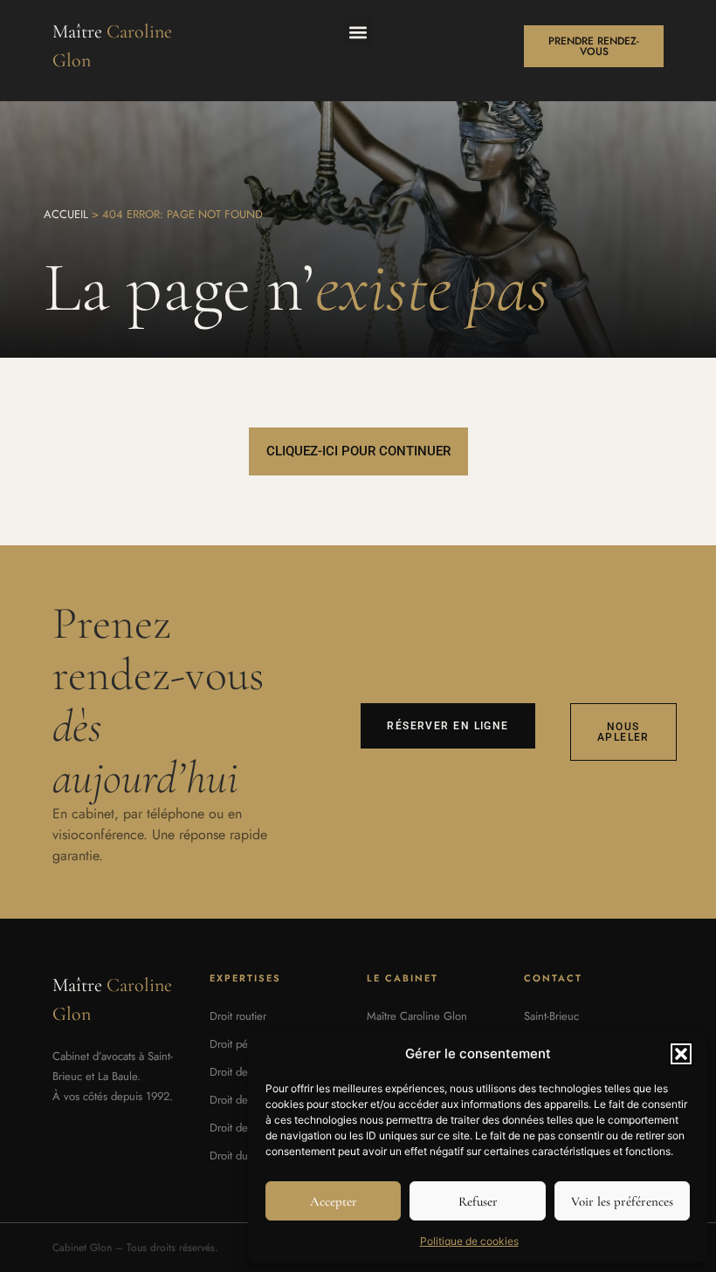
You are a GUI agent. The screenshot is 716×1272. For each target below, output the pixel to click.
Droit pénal (236, 1044)
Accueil (66, 214)
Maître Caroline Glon (417, 1016)
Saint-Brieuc (551, 1016)
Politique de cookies (469, 1241)
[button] (681, 1054)
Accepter (333, 1201)
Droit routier (238, 1016)
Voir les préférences (622, 1201)
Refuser (478, 1201)
